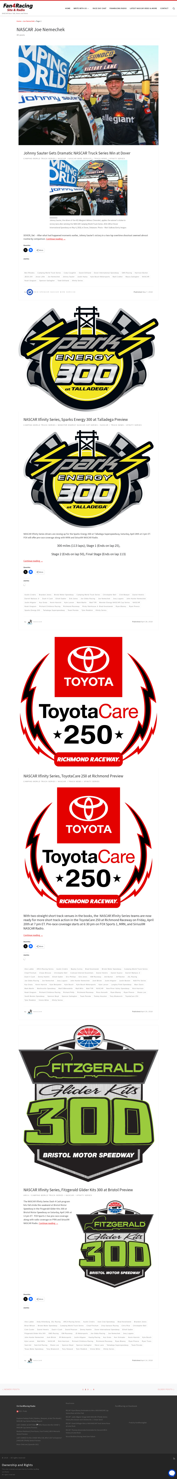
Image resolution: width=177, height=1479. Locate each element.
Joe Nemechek (29, 21)
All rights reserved (8, 1474)
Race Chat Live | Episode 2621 (28, 1444)
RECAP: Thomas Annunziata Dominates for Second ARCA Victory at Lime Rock (86, 1431)
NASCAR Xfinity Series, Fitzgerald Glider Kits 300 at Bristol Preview (78, 1189)
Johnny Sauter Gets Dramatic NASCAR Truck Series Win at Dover (76, 152)
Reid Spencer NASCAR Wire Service (55, 292)
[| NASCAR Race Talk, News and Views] (18, 6)
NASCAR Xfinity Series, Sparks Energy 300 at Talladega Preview (75, 419)
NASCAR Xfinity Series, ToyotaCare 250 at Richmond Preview (73, 775)
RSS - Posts (22, 1411)
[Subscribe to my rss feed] (174, 1458)
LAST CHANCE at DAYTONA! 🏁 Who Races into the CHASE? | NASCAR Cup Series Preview (38, 1426)
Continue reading (56, 238)
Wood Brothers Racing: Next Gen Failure (80, 1436)
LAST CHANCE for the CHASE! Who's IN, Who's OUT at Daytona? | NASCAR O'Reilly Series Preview (39, 1439)
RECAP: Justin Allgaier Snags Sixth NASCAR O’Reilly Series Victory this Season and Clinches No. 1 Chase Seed (86, 1418)
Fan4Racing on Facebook (126, 1406)
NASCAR (38, 622)
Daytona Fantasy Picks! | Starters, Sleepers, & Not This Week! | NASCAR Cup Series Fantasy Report (39, 1419)
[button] (88, 187)
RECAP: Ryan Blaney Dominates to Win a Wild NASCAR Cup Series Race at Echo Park (87, 1411)
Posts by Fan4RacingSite (138, 1423)
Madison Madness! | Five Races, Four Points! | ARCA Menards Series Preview (38, 1432)
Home (19, 21)
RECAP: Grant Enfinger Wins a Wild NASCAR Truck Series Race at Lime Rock (88, 1424)
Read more (70, 1403)
